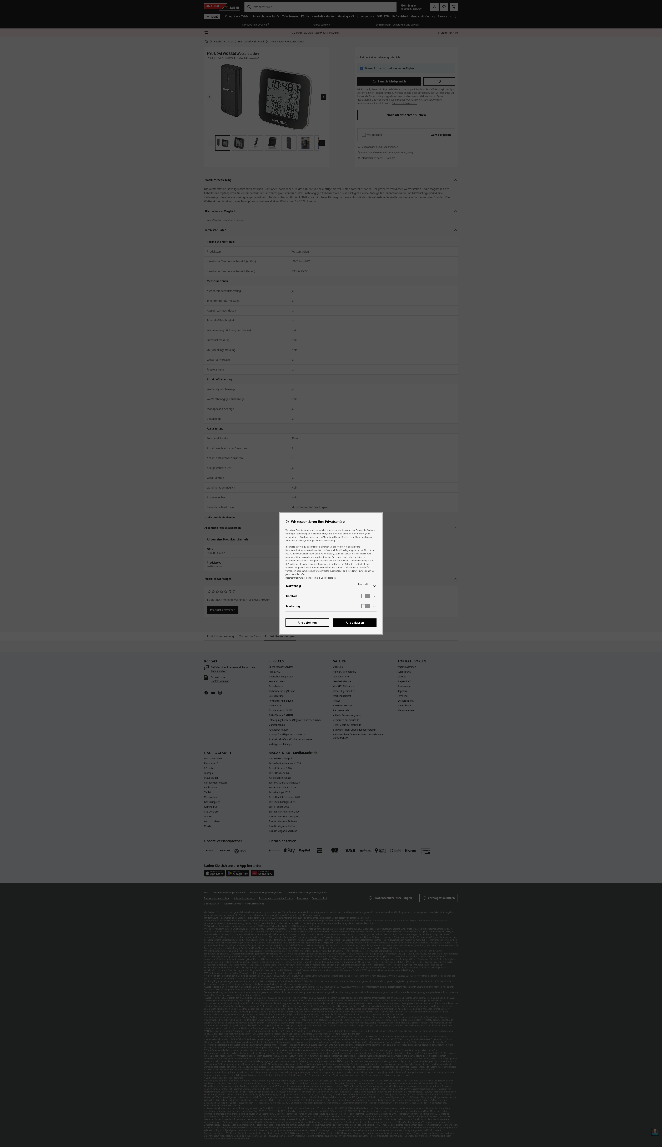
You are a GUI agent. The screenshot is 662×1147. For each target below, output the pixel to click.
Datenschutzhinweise (295, 577)
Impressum (313, 577)
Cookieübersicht (328, 577)
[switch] (365, 596)
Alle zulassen (355, 622)
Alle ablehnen (307, 622)
